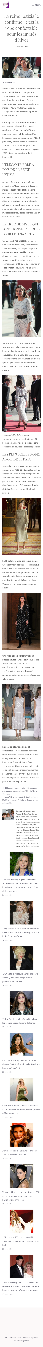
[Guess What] (6, 4)
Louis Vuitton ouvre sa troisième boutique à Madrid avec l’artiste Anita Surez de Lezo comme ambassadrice (20, 800)
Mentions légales (30, 1337)
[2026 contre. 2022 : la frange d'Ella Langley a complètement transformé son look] (21, 1231)
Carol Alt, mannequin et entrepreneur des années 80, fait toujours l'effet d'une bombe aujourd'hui (21, 1064)
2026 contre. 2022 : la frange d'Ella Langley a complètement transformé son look (21, 1241)
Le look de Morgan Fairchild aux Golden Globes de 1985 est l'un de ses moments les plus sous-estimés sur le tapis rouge (20, 1286)
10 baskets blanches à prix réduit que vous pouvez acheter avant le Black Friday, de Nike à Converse (19, 791)
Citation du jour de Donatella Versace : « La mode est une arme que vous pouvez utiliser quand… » (21, 1109)
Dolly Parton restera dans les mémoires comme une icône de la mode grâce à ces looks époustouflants (21, 932)
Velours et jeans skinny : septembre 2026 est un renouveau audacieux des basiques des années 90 (21, 1196)
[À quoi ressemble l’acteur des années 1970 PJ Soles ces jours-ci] (21, 1144)
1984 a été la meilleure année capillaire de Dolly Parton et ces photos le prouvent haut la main (20, 977)
